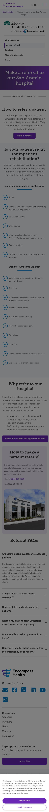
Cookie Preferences (24, 807)
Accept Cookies (24, 801)
